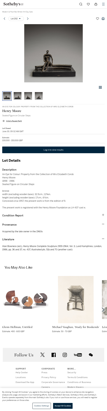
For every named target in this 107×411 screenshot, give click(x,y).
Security (71, 372)
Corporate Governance (53, 382)
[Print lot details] (103, 18)
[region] (53, 399)
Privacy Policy (49, 377)
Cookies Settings (41, 406)
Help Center (22, 372)
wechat (91, 355)
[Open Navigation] (103, 4)
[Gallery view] (100, 87)
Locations (21, 377)
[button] (53, 53)
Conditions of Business (79, 382)
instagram (65, 355)
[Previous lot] (4, 18)
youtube (78, 355)
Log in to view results (53, 150)
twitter (42, 355)
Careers (46, 387)
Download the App (25, 382)
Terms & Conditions (77, 377)
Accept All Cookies (63, 406)
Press (44, 372)
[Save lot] (97, 18)
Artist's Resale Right (14, 121)
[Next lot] (28, 18)
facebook (54, 355)
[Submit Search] (80, 4)
